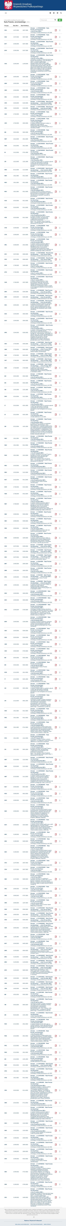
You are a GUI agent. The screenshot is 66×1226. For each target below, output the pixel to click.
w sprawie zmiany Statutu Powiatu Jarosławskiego (39, 482)
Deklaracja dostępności (22, 1224)
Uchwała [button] (33, 28)
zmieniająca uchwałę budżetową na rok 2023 (41, 674)
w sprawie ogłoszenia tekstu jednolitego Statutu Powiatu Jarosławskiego (40, 351)
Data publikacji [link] (25, 25)
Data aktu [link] (15, 25)
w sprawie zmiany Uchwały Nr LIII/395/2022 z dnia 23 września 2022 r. (41, 1133)
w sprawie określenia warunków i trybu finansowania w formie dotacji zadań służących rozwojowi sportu (42, 952)
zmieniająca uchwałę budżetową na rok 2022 (41, 1048)
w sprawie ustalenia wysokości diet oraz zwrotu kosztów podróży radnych (40, 530)
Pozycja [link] (6, 25)
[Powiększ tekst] (54, 13)
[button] (60, 20)
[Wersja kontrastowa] (57, 13)
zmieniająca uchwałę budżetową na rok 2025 (41, 141)
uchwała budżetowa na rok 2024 (38, 681)
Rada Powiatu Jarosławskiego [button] (40, 28)
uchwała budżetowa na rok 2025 (38, 416)
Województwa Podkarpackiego (28, 6)
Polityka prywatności (36, 1224)
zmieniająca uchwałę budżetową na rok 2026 (41, 32)
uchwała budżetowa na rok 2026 (38, 154)
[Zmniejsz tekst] (50, 13)
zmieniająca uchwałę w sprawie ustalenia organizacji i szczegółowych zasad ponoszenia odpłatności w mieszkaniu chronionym (42, 740)
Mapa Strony (47, 1224)
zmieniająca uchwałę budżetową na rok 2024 (41, 398)
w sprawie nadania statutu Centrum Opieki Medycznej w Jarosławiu (41, 905)
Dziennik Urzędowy (22, 4)
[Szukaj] (61, 13)
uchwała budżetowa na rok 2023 (38, 1061)
